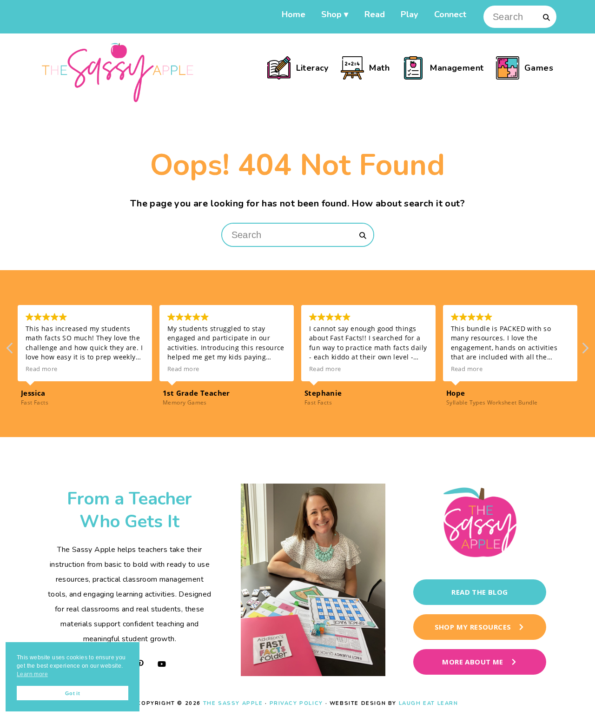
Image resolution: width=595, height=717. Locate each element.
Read (374, 13)
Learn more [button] (32, 674)
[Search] (546, 17)
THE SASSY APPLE (233, 703)
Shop (331, 13)
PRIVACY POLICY (296, 703)
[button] (584, 350)
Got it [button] (72, 693)
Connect (450, 13)
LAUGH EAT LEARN (428, 703)
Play (409, 13)
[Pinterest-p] (140, 664)
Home (293, 13)
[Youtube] (161, 664)
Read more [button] (42, 369)
